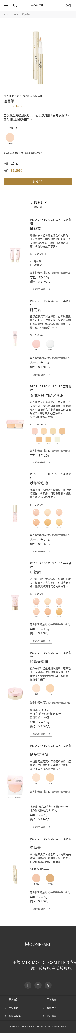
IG (48, 985)
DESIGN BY (53, 1026)
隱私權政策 (15, 1016)
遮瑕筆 (14, 14)
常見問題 (13, 1008)
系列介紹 (38, 181)
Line (38, 985)
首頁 (6, 14)
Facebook (27, 985)
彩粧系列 (26, 14)
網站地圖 (51, 1016)
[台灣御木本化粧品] (38, 944)
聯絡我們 (68, 5)
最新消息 (51, 999)
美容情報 (13, 999)
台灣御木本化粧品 (38, 5)
